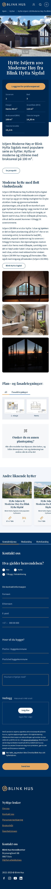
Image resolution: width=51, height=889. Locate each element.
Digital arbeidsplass (12, 860)
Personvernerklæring (12, 819)
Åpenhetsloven (9, 831)
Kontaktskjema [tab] (9, 541)
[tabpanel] (25, 408)
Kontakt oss (8, 814)
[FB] (4, 878)
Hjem (4, 11)
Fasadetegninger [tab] (20, 392)
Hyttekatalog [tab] (42, 541)
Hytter (12, 11)
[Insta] (9, 878)
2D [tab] (6, 392)
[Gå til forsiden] (13, 4)
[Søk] (40, 4)
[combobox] (40, 4)
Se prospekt (11, 170)
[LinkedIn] (21, 878)
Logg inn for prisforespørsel (25, 86)
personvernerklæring (30, 740)
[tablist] (17, 392)
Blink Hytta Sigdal (14, 265)
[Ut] (15, 878)
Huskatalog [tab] (26, 541)
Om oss (5, 808)
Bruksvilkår (7, 825)
